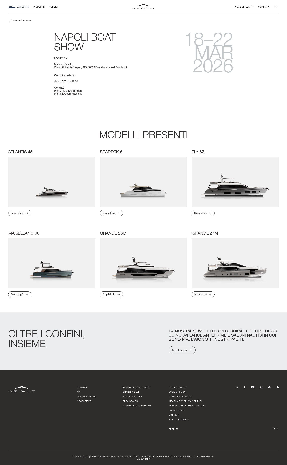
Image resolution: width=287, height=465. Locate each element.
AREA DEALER (130, 401)
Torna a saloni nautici (22, 20)
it (274, 7)
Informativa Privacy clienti (185, 401)
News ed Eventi (244, 7)
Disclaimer (143, 459)
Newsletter (84, 401)
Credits (173, 429)
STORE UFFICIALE (132, 396)
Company (263, 7)
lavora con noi (86, 396)
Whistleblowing (178, 420)
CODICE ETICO (176, 410)
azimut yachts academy (137, 406)
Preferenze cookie (180, 396)
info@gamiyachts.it (70, 93)
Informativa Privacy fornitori (187, 406)
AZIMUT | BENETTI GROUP (137, 387)
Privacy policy (178, 387)
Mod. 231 (174, 415)
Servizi (53, 7)
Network (39, 7)
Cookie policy (177, 392)
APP (79, 392)
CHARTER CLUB (131, 392)
